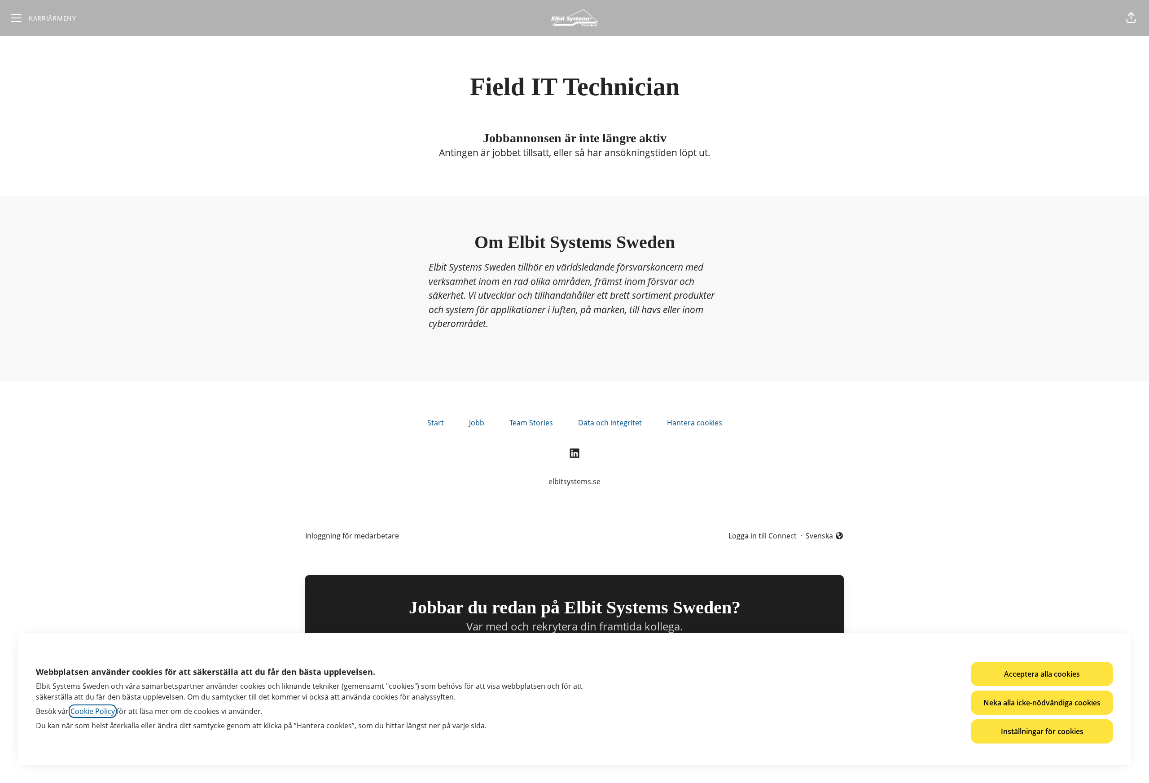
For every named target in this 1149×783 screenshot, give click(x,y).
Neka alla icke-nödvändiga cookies (1042, 703)
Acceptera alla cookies (1042, 674)
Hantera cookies (694, 423)
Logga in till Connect (762, 536)
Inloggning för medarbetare (352, 536)
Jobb (476, 423)
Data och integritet (610, 423)
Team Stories (531, 423)
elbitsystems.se (574, 481)
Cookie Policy (92, 711)
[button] (1131, 18)
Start (435, 423)
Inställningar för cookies (1042, 731)
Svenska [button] (821, 536)
